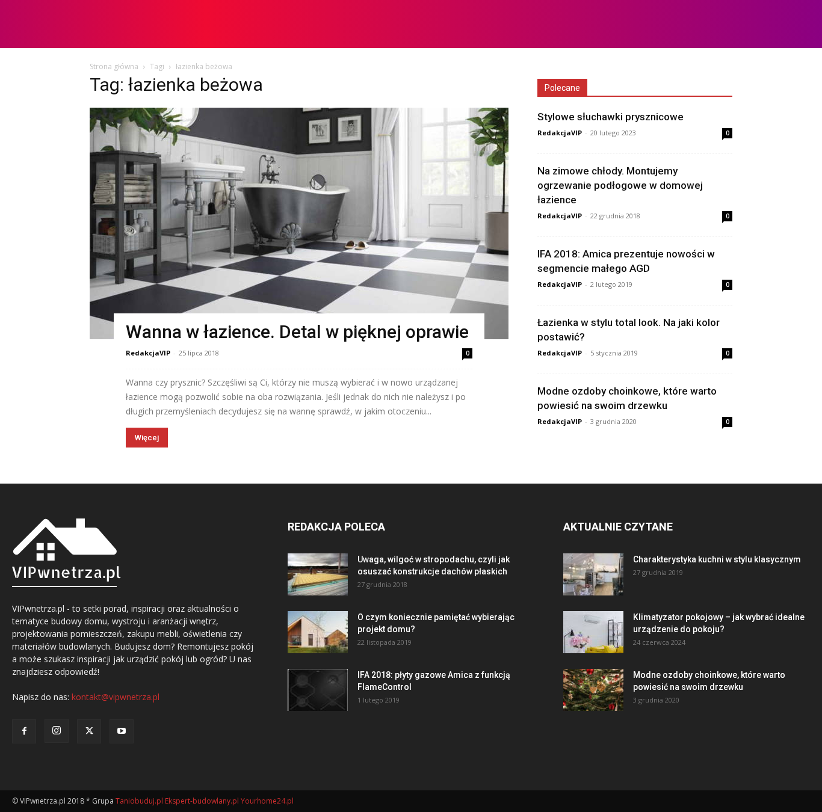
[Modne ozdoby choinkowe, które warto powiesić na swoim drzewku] (593, 690)
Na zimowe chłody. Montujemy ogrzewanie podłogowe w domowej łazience (620, 185)
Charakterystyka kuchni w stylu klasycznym (717, 559)
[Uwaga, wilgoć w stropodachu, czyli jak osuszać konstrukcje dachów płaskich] (318, 574)
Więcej (147, 437)
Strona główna (114, 66)
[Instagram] (57, 731)
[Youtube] (122, 731)
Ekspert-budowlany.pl (202, 801)
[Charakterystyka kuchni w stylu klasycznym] (593, 574)
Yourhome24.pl (267, 801)
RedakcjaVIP (148, 352)
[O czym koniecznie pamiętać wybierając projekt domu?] (318, 632)
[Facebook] (24, 731)
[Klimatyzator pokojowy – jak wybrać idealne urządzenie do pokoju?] (593, 632)
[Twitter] (89, 731)
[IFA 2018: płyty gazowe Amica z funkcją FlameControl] (318, 690)
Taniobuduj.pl (139, 801)
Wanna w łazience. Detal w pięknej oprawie (297, 331)
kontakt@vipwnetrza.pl (115, 697)
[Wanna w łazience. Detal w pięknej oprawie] (299, 223)
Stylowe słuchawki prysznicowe (610, 117)
